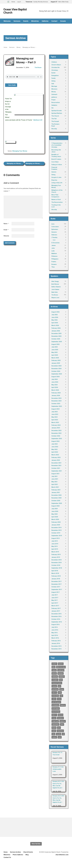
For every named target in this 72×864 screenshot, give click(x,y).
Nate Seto (54, 292)
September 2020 (56, 503)
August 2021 (55, 473)
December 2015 (56, 646)
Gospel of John (56, 177)
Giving (53, 81)
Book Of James (56, 159)
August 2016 (55, 624)
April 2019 (54, 549)
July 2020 (54, 508)
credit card (61, 670)
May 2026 (54, 320)
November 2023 (56, 401)
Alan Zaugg (55, 281)
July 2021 (54, 476)
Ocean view (55, 721)
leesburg (62, 705)
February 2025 (56, 360)
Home (5, 47)
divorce (54, 673)
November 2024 (56, 368)
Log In (19, 2)
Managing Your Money (19, 151)
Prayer (53, 100)
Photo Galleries (18, 855)
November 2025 (56, 336)
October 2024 (55, 371)
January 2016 (55, 643)
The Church (55, 116)
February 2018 (56, 576)
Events (25, 21)
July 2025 (54, 347)
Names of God (56, 199)
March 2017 (55, 605)
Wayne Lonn (55, 297)
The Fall (53, 118)
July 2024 (54, 379)
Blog (27, 855)
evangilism (55, 680)
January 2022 (55, 460)
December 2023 (56, 398)
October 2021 (55, 468)
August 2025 (55, 344)
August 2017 (55, 592)
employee (54, 676)
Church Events (28, 852)
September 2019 (56, 535)
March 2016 (55, 638)
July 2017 (54, 595)
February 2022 (56, 457)
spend (53, 731)
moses (54, 718)
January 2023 (55, 428)
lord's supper (55, 708)
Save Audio (12, 85)
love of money (56, 711)
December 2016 (56, 614)
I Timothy (54, 237)
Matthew (54, 253)
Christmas (54, 70)
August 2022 (55, 441)
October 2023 (55, 403)
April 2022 (54, 452)
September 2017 (56, 589)
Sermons (17, 21)
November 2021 (56, 465)
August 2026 (55, 312)
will (63, 734)
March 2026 (55, 325)
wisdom (54, 737)
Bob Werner (55, 284)
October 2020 (55, 500)
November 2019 (56, 530)
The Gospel (55, 121)
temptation (60, 731)
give (59, 686)
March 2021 (55, 487)
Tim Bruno (38, 67)
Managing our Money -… (14, 163)
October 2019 (55, 533)
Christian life (55, 67)
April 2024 (54, 387)
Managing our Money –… (29, 47)
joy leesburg (55, 705)
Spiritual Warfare (56, 113)
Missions (54, 89)
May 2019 (54, 546)
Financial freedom (56, 683)
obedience (60, 718)
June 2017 (54, 597)
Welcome (7, 21)
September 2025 (56, 341)
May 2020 (54, 514)
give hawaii (55, 689)
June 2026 (54, 317)
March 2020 (55, 519)
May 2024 (54, 385)
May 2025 (54, 352)
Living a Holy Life (56, 182)
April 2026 (54, 322)
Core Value (54, 162)
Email (6, 230)
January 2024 (55, 395)
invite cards (55, 695)
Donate (63, 21)
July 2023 (54, 411)
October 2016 (55, 619)
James (53, 245)
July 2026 (54, 314)
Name (6, 223)
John (53, 248)
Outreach (54, 94)
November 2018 (56, 562)
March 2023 (55, 422)
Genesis (54, 232)
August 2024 (55, 376)
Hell (52, 83)
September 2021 (56, 471)
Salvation (54, 105)
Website (6, 236)
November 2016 (56, 616)
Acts (52, 224)
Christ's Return (56, 65)
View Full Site (36, 844)
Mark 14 (54, 715)
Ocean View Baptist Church (15, 11)
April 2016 (54, 635)
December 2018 (56, 560)
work (59, 737)
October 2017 (55, 587)
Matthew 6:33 (37, 120)
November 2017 (56, 584)
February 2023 (56, 425)
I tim (61, 695)
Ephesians (54, 229)
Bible (53, 667)
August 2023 (55, 409)
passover (62, 721)
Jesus (59, 699)
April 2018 (54, 570)
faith (61, 680)
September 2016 (56, 622)
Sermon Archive (15, 38)
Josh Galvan (55, 289)
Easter (53, 73)
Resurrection (55, 102)
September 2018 (56, 568)
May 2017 (54, 600)
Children (54, 62)
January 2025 (55, 363)
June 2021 (54, 479)
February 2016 (56, 640)
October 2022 (55, 436)
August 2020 (55, 506)
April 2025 (54, 355)
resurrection (55, 724)
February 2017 (56, 608)
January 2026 (55, 331)
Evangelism (55, 75)
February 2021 (56, 490)
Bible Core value (61, 667)
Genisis (53, 172)
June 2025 (54, 349)
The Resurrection (57, 202)
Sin (52, 108)
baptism (61, 663)
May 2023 (54, 417)
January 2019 (55, 557)
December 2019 (56, 527)
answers (54, 663)
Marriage (54, 86)
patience (54, 97)
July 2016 (54, 627)
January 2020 (55, 525)
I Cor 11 (54, 692)
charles (54, 670)
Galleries (45, 21)
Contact (54, 21)
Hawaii (61, 689)
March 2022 (55, 455)
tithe (53, 734)
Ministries (35, 21)
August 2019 (55, 538)
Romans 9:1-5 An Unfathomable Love (58, 769)
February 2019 (56, 554)
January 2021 (55, 492)
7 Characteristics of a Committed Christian (56, 145)
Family (53, 78)
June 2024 (54, 382)
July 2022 (54, 444)
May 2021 (54, 481)
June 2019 (54, 544)
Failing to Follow (56, 164)
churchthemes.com (61, 855)
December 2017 (56, 581)
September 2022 (56, 438)
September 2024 (56, 374)
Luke (53, 251)
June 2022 (54, 446)
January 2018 (55, 579)
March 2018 (55, 573)
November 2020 (56, 498)
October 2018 (55, 565)
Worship (54, 129)
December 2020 (56, 495)
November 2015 (56, 649)
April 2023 (54, 420)
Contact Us (7, 857)
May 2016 (54, 632)
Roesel (54, 727)
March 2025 (55, 358)
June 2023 (54, 414)
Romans (54, 264)
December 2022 (56, 430)
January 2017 (55, 611)
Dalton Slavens (56, 287)
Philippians (54, 259)
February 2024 (56, 393)
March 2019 (55, 552)
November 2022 (56, 433)
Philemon (54, 256)
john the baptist (56, 702)
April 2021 (54, 484)
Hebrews (54, 235)
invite (59, 692)
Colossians (55, 226)
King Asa (54, 180)
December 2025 (56, 333)
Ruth (54, 240)
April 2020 (54, 517)
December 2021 (56, 463)
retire (62, 724)
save (59, 727)
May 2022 (54, 449)
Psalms (53, 261)
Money (18, 47)
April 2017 (54, 603)
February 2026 (56, 328)
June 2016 (54, 630)
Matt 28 (60, 715)
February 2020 (56, 522)
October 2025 (55, 339)
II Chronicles (55, 243)
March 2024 (55, 390)
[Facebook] (36, 827)
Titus (53, 267)
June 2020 (54, 511)
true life (58, 734)
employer (61, 676)
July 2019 (54, 541)
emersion (60, 673)
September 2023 (56, 406)
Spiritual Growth (56, 110)
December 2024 (56, 366)
